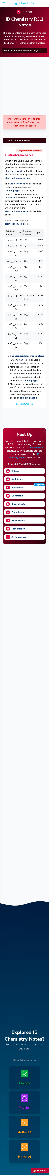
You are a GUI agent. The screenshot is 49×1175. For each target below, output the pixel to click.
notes (29, 12)
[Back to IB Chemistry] (18, 12)
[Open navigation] (3, 3)
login (15, 125)
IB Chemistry (36, 447)
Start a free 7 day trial (26, 122)
